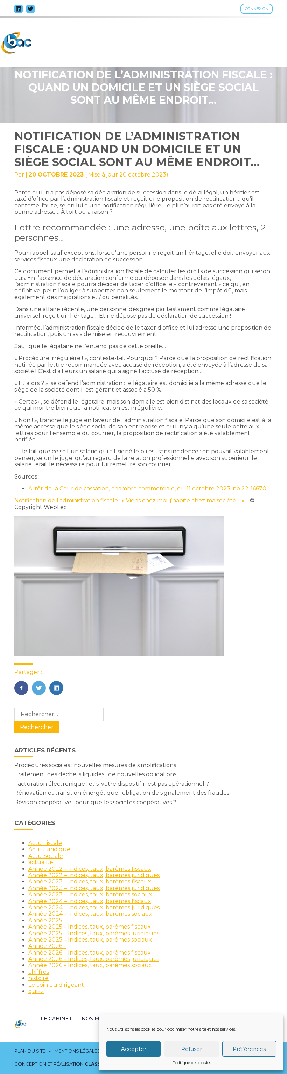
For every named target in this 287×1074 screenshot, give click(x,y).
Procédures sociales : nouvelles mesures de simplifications (95, 765)
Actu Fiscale (45, 843)
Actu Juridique (49, 849)
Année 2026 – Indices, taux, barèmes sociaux (90, 965)
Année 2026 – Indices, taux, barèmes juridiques (93, 959)
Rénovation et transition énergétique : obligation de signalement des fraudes (121, 793)
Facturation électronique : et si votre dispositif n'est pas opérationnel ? (111, 783)
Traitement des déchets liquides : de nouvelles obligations (95, 774)
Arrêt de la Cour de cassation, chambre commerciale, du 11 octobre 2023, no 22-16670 (147, 488)
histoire (38, 978)
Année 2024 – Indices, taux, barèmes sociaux (90, 913)
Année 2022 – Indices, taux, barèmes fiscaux (89, 869)
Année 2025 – (47, 920)
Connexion (256, 8)
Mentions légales (77, 1051)
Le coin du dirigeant (56, 985)
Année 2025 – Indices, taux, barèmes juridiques (93, 933)
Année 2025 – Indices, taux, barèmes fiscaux (89, 926)
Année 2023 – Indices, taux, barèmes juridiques (94, 888)
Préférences (249, 1049)
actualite (40, 862)
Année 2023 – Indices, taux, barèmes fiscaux (89, 881)
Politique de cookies (191, 1062)
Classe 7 (96, 1064)
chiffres (38, 972)
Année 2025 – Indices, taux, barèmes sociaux (90, 939)
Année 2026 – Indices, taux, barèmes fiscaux (89, 952)
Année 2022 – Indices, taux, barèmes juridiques (94, 875)
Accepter (133, 1049)
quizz (36, 991)
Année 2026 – (47, 946)
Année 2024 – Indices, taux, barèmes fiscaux (89, 901)
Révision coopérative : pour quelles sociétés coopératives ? (95, 802)
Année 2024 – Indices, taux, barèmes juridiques (94, 907)
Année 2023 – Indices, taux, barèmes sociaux (90, 894)
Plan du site (30, 1051)
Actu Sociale (45, 856)
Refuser (191, 1049)
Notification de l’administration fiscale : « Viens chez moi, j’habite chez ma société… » (129, 500)
